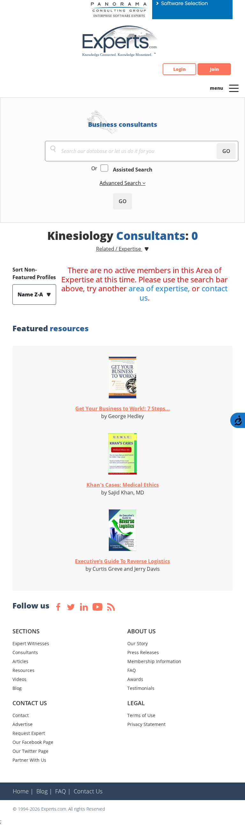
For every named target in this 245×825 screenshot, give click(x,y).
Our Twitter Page (30, 751)
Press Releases (143, 652)
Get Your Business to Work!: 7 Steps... (122, 408)
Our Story (137, 643)
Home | (23, 791)
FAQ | (63, 791)
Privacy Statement (146, 724)
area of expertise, (159, 288)
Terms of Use (141, 715)
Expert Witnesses (30, 643)
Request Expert (28, 733)
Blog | (44, 791)
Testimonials (140, 688)
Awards (135, 679)
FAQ (131, 670)
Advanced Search (121, 183)
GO (226, 151)
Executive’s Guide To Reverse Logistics (122, 561)
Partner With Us (29, 760)
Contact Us (88, 791)
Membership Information (154, 661)
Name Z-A (31, 294)
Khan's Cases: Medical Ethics (122, 484)
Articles (20, 661)
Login (179, 69)
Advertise (22, 724)
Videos (19, 679)
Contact (20, 715)
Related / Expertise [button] (119, 248)
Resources (23, 670)
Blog (17, 688)
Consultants (25, 652)
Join (214, 69)
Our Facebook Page (32, 742)
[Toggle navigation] (234, 88)
